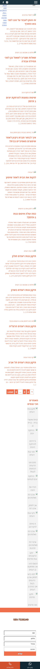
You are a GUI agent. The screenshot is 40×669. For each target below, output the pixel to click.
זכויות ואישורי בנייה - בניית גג (33, 422)
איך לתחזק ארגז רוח (33, 507)
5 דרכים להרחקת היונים (32, 444)
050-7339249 (21, 619)
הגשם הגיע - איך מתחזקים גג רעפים (33, 566)
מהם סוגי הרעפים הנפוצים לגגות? (32, 467)
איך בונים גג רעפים (32, 588)
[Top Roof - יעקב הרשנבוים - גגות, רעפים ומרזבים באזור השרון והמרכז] (3, 15)
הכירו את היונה (32, 488)
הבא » (10, 391)
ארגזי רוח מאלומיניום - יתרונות (32, 545)
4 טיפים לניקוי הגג (32, 525)
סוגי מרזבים (32, 604)
